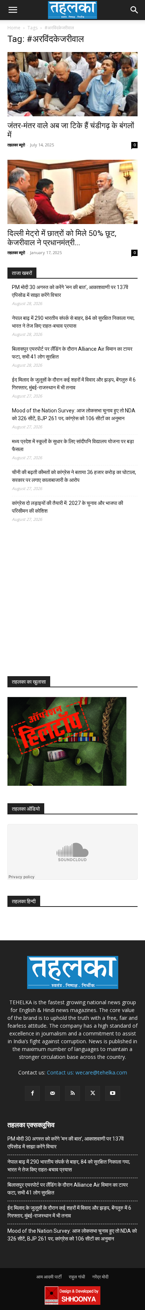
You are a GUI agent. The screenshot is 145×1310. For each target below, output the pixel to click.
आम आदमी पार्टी (49, 1277)
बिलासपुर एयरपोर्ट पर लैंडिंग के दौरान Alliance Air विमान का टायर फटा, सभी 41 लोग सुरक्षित (72, 353)
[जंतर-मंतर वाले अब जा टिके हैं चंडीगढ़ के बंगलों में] (72, 84)
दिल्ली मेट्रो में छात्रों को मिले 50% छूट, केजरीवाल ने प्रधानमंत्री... (61, 238)
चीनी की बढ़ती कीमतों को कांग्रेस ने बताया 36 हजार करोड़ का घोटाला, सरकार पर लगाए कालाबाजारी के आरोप (74, 476)
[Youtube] (112, 1093)
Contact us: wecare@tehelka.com (87, 1072)
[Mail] (52, 1093)
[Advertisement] (63, 606)
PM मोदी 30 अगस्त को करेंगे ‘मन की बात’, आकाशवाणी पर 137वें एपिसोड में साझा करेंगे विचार (70, 291)
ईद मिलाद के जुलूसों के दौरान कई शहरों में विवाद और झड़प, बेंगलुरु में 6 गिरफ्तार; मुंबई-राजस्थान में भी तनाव (74, 383)
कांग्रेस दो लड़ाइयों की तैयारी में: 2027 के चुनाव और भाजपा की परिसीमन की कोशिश (67, 507)
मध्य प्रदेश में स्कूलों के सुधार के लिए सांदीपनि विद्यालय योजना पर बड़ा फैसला (73, 445)
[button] (13, 10)
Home (13, 28)
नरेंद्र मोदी (100, 1277)
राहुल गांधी (77, 1277)
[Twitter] (92, 1093)
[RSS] (72, 1093)
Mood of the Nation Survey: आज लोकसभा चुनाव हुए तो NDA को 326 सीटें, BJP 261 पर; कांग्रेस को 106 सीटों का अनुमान (73, 414)
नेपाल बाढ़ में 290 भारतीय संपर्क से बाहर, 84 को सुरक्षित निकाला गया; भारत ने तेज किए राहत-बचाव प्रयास (73, 322)
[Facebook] (32, 1093)
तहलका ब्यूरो (16, 144)
